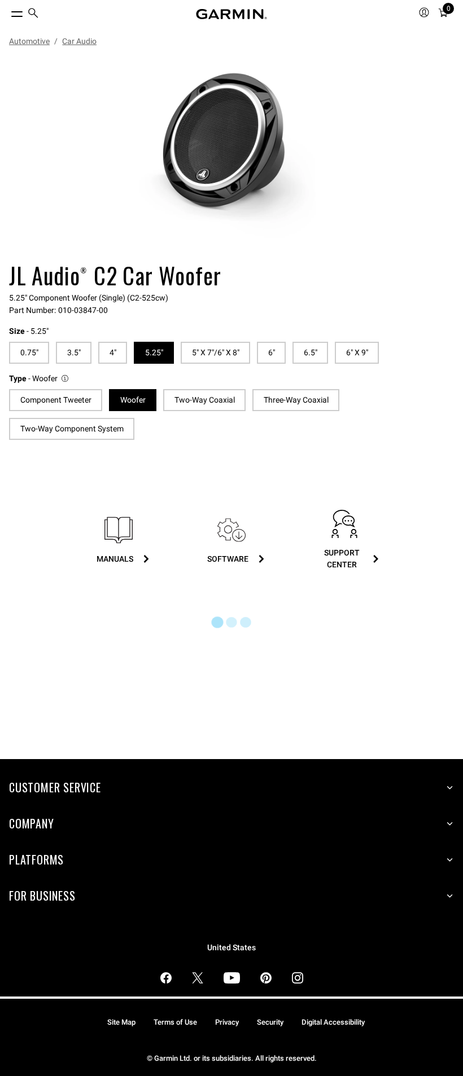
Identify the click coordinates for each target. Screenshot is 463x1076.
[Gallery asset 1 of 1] (227, 156)
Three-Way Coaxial (296, 399)
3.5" (74, 352)
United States (231, 947)
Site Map (121, 1022)
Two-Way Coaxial (204, 399)
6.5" (310, 352)
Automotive (29, 41)
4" (113, 352)
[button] (39, 379)
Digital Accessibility (333, 1022)
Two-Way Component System (72, 428)
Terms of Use (175, 1022)
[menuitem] (33, 14)
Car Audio (79, 41)
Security (270, 1022)
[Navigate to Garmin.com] (231, 14)
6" (271, 352)
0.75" (29, 352)
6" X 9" (357, 352)
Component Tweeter (55, 399)
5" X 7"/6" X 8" (215, 352)
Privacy (227, 1022)
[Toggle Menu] (7, 11)
